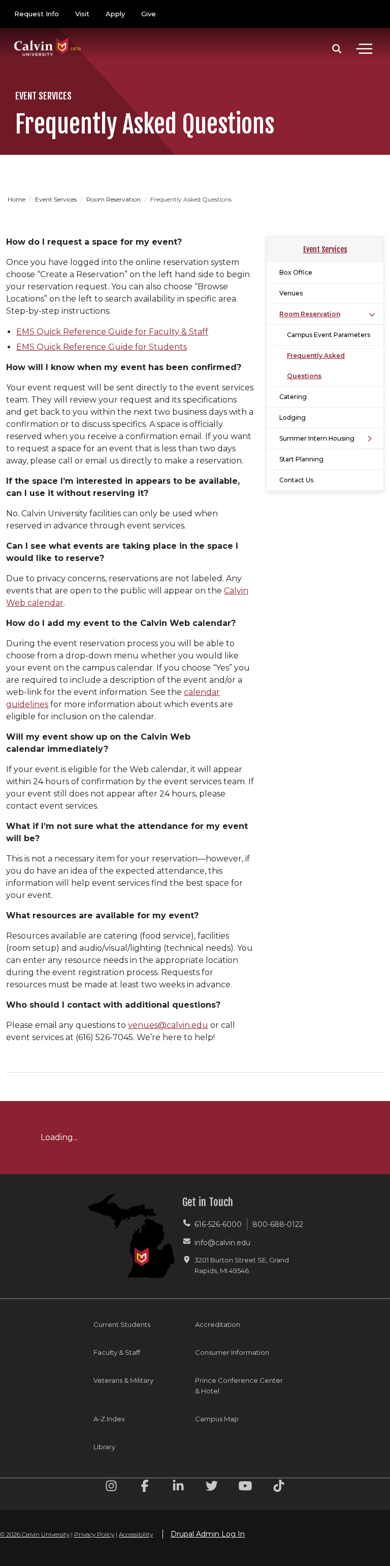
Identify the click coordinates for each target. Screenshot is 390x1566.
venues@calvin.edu (168, 1025)
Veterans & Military (123, 1380)
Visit (82, 14)
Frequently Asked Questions (316, 366)
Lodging (292, 417)
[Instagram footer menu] (111, 1487)
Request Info (36, 14)
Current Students (121, 1324)
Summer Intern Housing (316, 438)
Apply (115, 14)
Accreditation (217, 1324)
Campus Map (217, 1419)
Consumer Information (232, 1352)
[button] (337, 48)
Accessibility (136, 1534)
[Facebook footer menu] (144, 1487)
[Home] (48, 36)
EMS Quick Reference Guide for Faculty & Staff (112, 332)
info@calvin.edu (222, 1242)
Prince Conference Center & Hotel (239, 1385)
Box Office (295, 272)
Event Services (56, 199)
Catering (293, 397)
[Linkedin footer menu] (178, 1487)
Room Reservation (114, 199)
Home (17, 199)
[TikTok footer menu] (278, 1487)
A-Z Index (109, 1419)
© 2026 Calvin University (35, 1534)
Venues (291, 293)
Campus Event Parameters (328, 335)
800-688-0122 (277, 1224)
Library (104, 1447)
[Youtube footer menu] (245, 1487)
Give (148, 14)
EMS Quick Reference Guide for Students (101, 347)
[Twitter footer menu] (211, 1487)
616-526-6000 (218, 1224)
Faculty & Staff (116, 1352)
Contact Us (296, 480)
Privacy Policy (94, 1534)
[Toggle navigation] (364, 49)
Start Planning (301, 459)
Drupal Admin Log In (208, 1534)
